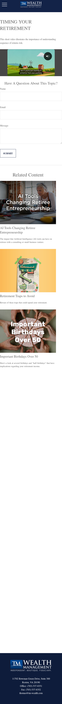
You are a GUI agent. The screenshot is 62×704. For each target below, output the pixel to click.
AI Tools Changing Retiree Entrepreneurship (17, 230)
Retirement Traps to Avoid (17, 296)
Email (3, 107)
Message (4, 125)
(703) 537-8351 (34, 685)
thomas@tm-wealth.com (31, 693)
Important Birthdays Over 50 (19, 356)
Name (3, 88)
